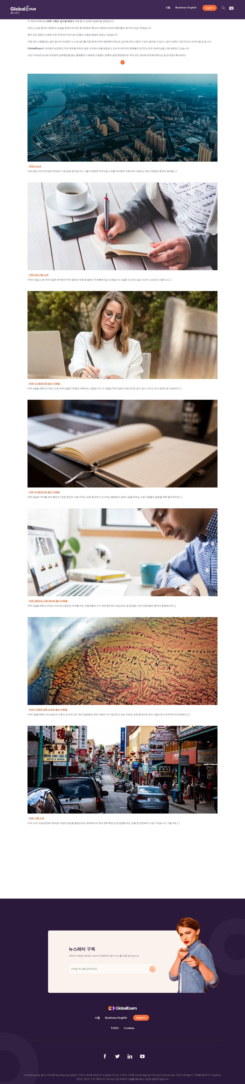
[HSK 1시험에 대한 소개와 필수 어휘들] (122, 661)
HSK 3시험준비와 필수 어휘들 (44, 492)
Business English (116, 1017)
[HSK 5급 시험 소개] (122, 226)
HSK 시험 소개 (36, 818)
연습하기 (141, 1017)
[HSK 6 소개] (122, 118)
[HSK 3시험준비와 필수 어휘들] (122, 444)
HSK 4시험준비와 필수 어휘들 (44, 383)
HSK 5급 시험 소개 (38, 275)
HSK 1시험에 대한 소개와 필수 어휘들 (48, 709)
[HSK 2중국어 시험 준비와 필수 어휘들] (122, 552)
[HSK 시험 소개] (122, 770)
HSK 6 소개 (35, 166)
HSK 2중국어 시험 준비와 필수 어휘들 (48, 601)
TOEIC (115, 1028)
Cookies (129, 1028)
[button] (224, 7)
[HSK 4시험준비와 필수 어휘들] (122, 335)
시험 (97, 1017)
